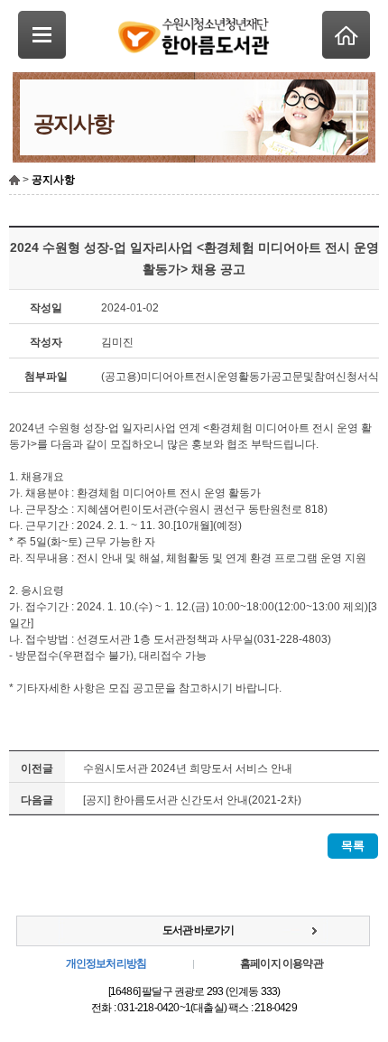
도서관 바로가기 (198, 930)
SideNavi (42, 35)
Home (346, 35)
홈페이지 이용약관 (281, 963)
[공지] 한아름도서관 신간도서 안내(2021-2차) (192, 800)
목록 (353, 845)
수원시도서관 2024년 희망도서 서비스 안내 (187, 768)
